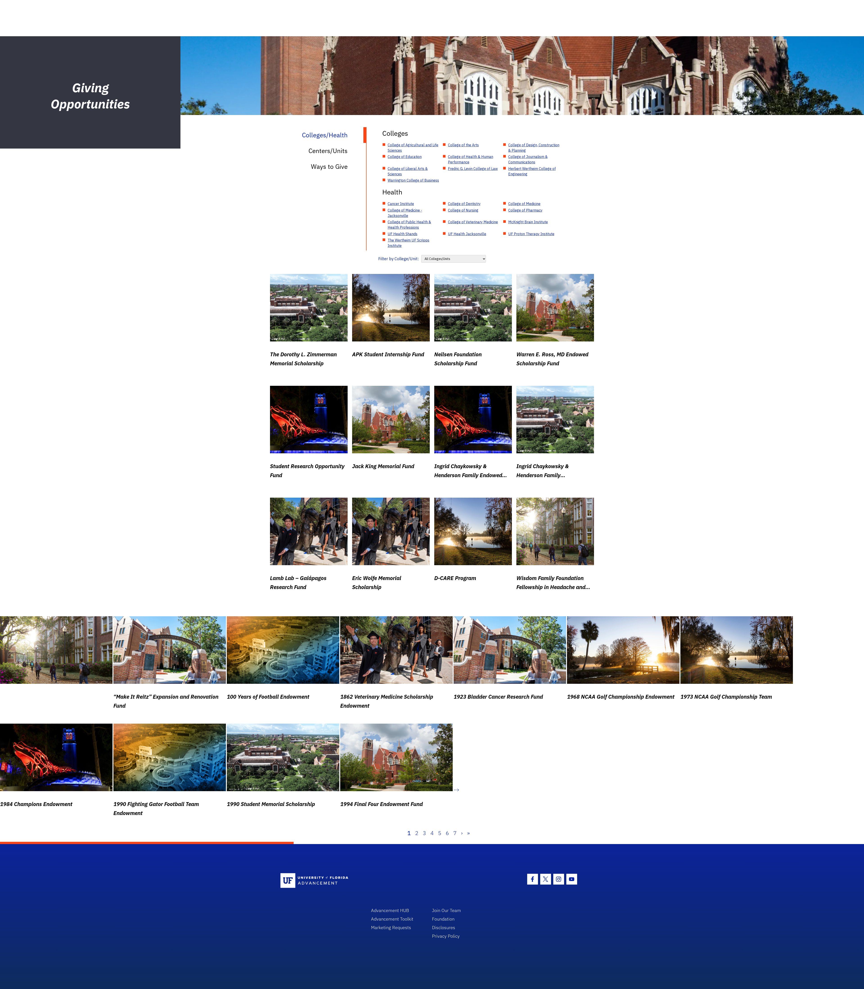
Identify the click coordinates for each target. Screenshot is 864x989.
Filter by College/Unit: (398, 258)
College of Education (405, 156)
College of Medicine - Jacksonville (405, 213)
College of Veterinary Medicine (473, 222)
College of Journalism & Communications (528, 159)
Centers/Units (328, 151)
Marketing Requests (391, 927)
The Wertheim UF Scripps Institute (408, 243)
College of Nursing (463, 210)
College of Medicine (524, 203)
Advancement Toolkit (392, 919)
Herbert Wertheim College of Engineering (532, 171)
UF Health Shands (402, 234)
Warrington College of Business (413, 180)
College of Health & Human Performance (470, 159)
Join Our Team (446, 910)
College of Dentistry (464, 203)
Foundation (443, 919)
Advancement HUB (390, 910)
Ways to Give (329, 166)
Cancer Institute (401, 203)
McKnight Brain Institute (528, 222)
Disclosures (443, 927)
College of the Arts (463, 145)
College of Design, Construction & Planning (533, 148)
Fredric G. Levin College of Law (473, 168)
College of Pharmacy (525, 210)
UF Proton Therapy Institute (531, 234)
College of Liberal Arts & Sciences (408, 171)
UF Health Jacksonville (467, 234)
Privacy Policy (446, 936)
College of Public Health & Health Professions (409, 225)
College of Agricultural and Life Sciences (413, 148)
